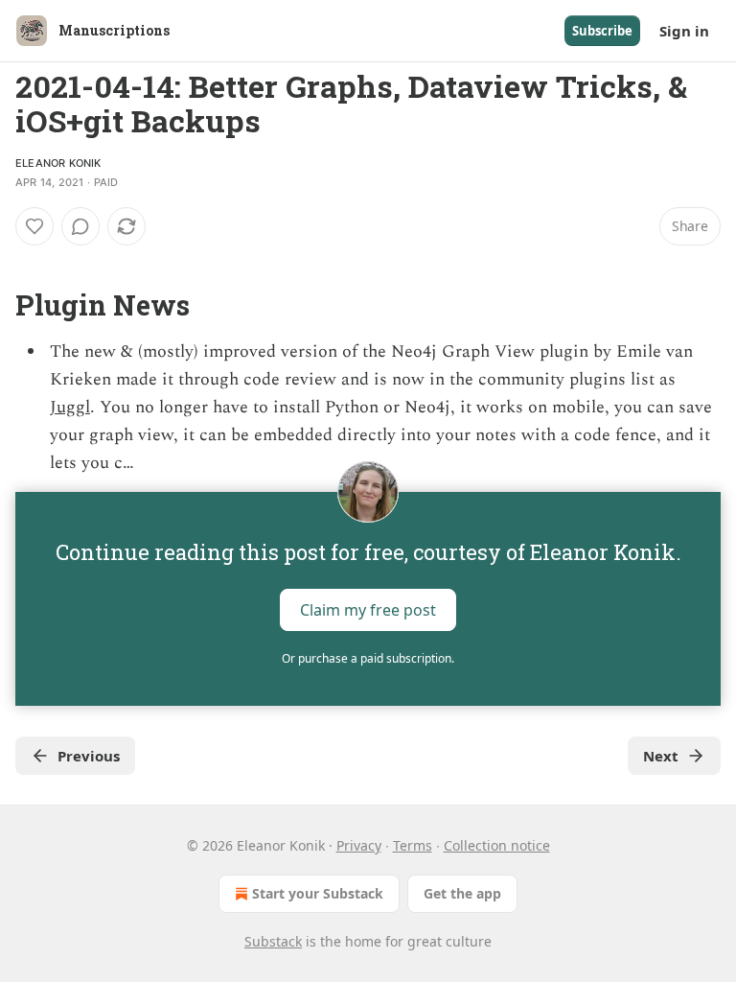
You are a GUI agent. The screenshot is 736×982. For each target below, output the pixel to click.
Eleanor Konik (58, 163)
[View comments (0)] (80, 226)
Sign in (684, 30)
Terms (412, 845)
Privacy (358, 845)
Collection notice (497, 845)
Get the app (462, 893)
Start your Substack (317, 893)
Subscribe (602, 30)
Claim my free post (368, 609)
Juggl (70, 407)
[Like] (34, 226)
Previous (89, 755)
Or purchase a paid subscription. (368, 658)
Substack (273, 941)
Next (660, 755)
